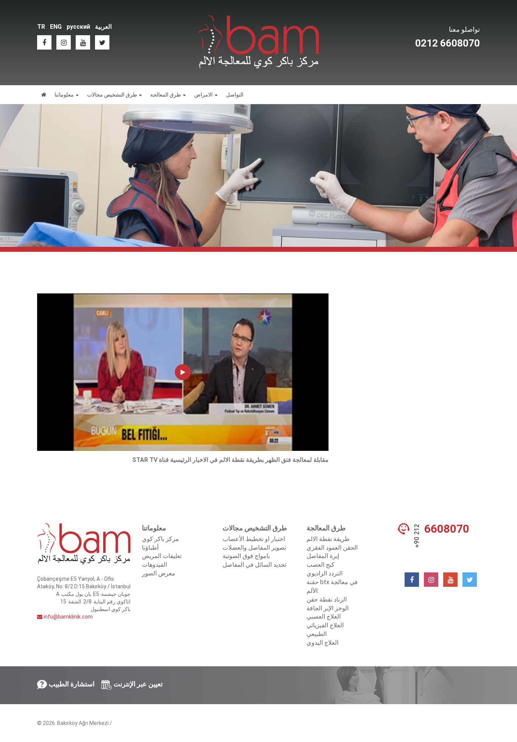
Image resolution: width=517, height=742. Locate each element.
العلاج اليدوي (322, 642)
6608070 (446, 529)
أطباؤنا (150, 547)
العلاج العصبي (324, 616)
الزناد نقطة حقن (327, 599)
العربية (103, 26)
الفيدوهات (154, 564)
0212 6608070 (447, 43)
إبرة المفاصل (323, 556)
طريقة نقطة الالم (328, 538)
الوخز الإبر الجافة (328, 608)
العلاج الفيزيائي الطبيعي (325, 630)
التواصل (234, 95)
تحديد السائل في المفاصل (254, 564)
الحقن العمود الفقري (332, 547)
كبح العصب (321, 564)
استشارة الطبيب (72, 684)
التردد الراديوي (325, 573)
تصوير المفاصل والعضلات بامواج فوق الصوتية (254, 552)
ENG (56, 26)
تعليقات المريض (162, 556)
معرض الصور (158, 573)
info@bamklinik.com (67, 617)
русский (78, 26)
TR (41, 26)
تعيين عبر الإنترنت (138, 684)
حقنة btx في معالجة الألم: (332, 586)
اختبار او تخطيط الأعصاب (254, 538)
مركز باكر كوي (160, 538)
